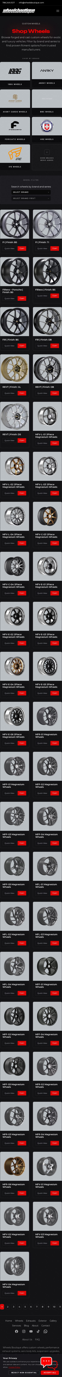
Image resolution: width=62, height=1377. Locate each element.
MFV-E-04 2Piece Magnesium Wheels (14, 685)
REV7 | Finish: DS (12, 434)
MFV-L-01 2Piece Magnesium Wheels (46, 436)
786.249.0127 (8, 3)
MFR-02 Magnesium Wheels (46, 1085)
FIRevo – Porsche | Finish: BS (13, 291)
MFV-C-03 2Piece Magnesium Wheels (46, 536)
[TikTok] (38, 1331)
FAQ (37, 1339)
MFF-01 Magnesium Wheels (46, 985)
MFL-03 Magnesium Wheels (46, 935)
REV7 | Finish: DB (44, 387)
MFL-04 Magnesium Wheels (14, 985)
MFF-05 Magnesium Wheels (13, 1085)
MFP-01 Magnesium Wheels (13, 785)
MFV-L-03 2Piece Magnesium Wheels (46, 486)
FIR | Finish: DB (43, 339)
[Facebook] (16, 1331)
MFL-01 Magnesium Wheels (46, 885)
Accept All (50, 1373)
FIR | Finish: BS (11, 339)
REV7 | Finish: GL (12, 387)
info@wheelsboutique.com (31, 3)
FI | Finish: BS (10, 242)
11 (60, 1306)
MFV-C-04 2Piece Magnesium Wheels (14, 586)
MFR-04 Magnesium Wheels (46, 1135)
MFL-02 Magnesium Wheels (14, 935)
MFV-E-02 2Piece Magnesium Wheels (14, 636)
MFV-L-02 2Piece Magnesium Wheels (14, 486)
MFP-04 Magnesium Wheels (46, 835)
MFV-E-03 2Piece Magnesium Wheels (46, 636)
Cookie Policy (14, 1367)
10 (54, 1306)
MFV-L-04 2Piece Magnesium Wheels (14, 536)
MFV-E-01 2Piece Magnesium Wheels (46, 586)
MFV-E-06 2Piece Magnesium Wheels (14, 735)
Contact (45, 1325)
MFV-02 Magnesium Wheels (14, 1235)
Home (8, 1320)
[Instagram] (24, 1331)
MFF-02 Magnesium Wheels (14, 1035)
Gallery (53, 1320)
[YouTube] (31, 1331)
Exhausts (31, 1320)
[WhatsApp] (45, 1331)
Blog (26, 1325)
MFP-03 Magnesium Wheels (14, 835)
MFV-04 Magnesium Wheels (14, 1285)
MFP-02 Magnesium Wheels (46, 785)
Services (16, 1325)
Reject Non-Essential (24, 1373)
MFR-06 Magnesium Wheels (14, 1185)
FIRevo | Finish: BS (45, 289)
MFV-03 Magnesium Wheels (46, 1235)
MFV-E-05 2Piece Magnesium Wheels (46, 685)
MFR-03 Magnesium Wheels (14, 1135)
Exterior (43, 1320)
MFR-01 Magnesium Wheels (46, 735)
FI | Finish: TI (42, 242)
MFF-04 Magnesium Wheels (46, 1035)
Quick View (9, 248)
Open (21, 248)
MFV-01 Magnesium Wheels (46, 1185)
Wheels (19, 1320)
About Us (27, 1339)
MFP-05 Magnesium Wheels (14, 885)
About (35, 1325)
